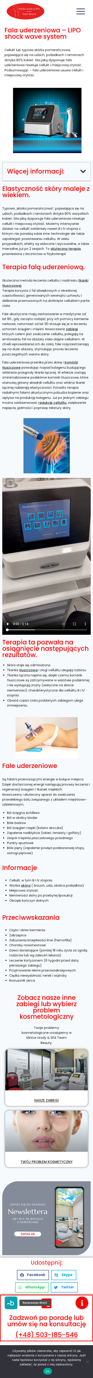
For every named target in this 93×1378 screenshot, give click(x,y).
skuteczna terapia (66, 248)
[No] (87, 1361)
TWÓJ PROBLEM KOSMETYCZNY (46, 1161)
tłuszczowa (28, 670)
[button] (83, 171)
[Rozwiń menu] (81, 11)
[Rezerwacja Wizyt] (11, 1303)
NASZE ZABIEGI (46, 1100)
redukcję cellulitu (52, 402)
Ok (48, 1371)
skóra (25, 885)
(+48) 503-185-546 (46, 1335)
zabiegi (72, 329)
